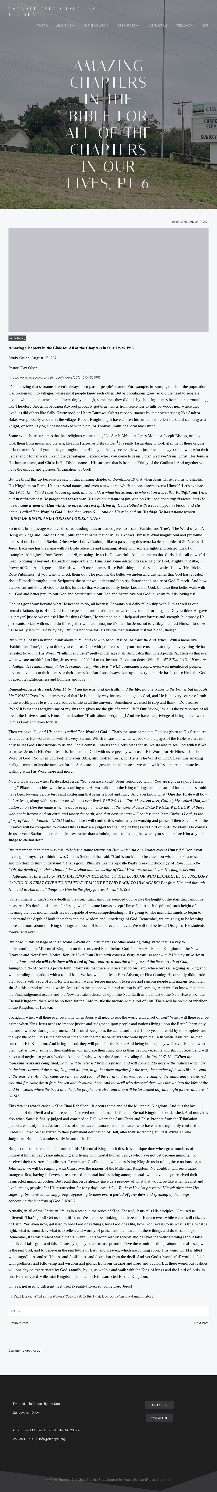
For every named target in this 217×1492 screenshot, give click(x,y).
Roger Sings (180, 222)
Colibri (166, 1479)
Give (205, 25)
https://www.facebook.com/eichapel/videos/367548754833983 (54, 377)
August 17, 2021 (199, 222)
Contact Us (157, 25)
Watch (42, 25)
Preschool (184, 25)
